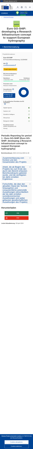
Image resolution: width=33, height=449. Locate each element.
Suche (26, 7)
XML (17, 213)
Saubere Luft (6, 111)
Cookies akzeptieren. (16, 442)
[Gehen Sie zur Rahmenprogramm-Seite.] (16, 24)
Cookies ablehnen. (16, 446)
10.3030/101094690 (8, 65)
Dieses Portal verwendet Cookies (12, 436)
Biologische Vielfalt (8, 121)
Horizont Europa (8, 17)
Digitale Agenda (7, 107)
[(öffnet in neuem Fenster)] (7, 6)
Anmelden (18, 7)
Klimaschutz (6, 117)
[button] (22, 7)
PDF (17, 218)
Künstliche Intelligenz (9, 114)
